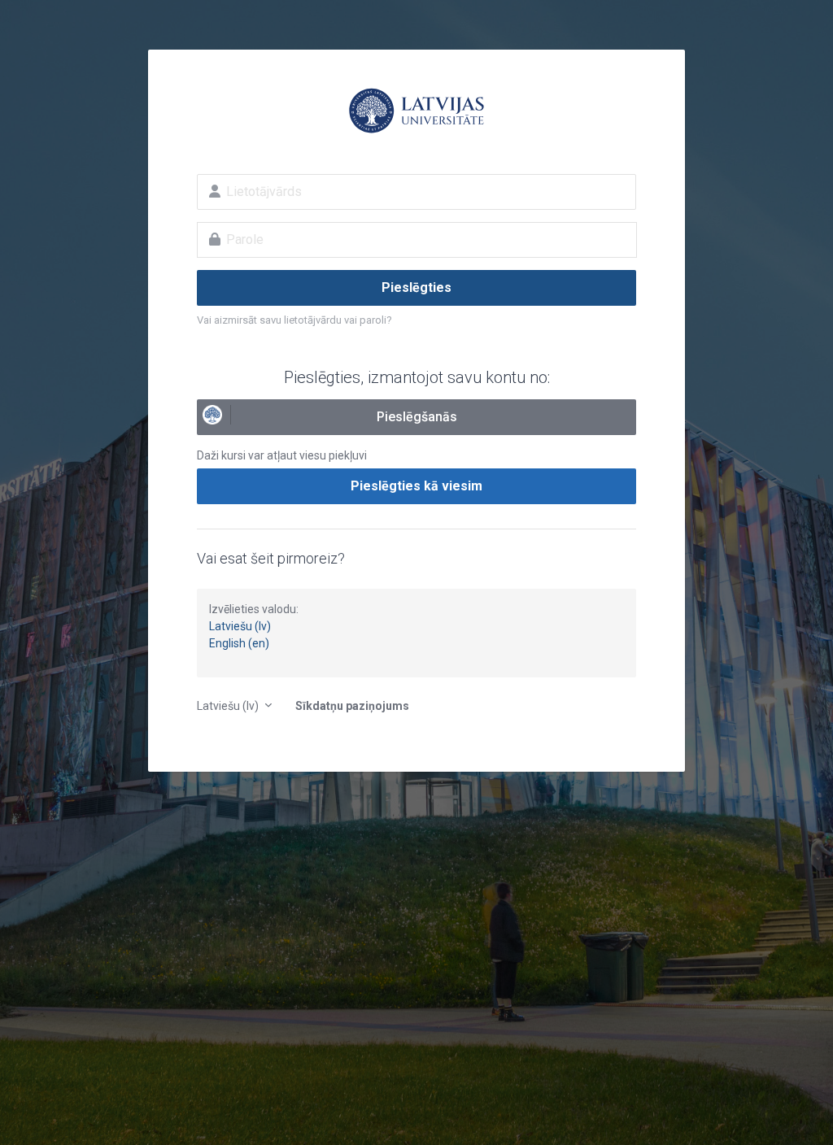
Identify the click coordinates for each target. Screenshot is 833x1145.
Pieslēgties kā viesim (416, 486)
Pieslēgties (416, 287)
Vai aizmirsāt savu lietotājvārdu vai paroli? (294, 320)
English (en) (239, 643)
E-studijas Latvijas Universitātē (416, 110)
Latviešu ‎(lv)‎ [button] (229, 705)
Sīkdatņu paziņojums (352, 705)
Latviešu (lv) (240, 626)
